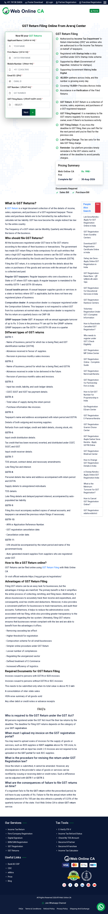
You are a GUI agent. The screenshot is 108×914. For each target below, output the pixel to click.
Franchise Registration (91, 2)
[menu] (104, 3)
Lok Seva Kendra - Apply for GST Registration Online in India (92, 221)
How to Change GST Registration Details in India (91, 463)
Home (95, 11)
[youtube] (94, 885)
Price (10, 877)
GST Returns (13, 850)
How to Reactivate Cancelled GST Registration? (92, 326)
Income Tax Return (16, 829)
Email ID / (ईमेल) (14, 75)
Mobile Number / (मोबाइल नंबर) (20, 64)
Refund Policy (49, 909)
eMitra (11, 872)
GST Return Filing (50, 567)
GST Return (12, 208)
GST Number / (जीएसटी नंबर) (19, 87)
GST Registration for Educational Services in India (91, 291)
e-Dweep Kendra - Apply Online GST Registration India (92, 475)
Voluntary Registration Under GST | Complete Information (92, 313)
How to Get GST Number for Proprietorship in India (91, 396)
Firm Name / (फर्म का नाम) (18, 52)
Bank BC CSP (14, 864)
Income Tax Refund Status (70, 834)
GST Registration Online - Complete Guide (92, 362)
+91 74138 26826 (14, 2)
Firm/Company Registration (20, 834)
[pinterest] (88, 885)
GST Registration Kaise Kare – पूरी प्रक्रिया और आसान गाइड (91, 277)
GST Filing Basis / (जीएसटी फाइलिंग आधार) (24, 99)
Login (50, 2)
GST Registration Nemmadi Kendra (91, 372)
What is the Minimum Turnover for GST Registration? (91, 488)
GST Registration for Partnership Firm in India (91, 383)
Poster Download (35, 2)
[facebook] (70, 885)
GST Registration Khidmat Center (91, 452)
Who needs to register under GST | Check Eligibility (90, 339)
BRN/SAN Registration (18, 842)
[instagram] (64, 885)
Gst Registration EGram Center (91, 408)
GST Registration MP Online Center (91, 351)
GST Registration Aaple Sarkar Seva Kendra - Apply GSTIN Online (92, 440)
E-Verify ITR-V (64, 829)
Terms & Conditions (33, 909)
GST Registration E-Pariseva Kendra (92, 417)
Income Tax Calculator (68, 850)
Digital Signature (15, 838)
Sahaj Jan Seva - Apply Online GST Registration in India (91, 262)
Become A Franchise (67, 846)
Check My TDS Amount (68, 838)
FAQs (21, 909)
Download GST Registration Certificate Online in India (91, 248)
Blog (10, 881)
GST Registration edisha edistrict (91, 511)
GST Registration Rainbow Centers (91, 301)
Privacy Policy (62, 909)
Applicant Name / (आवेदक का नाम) (21, 40)
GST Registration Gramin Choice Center (91, 427)
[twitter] (76, 885)
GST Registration (15, 846)
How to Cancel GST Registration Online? (91, 501)
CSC (10, 868)
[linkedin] (82, 885)
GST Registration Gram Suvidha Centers (91, 235)
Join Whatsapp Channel (55, 903)
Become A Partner (66, 842)
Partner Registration (67, 2)
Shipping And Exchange (79, 909)
